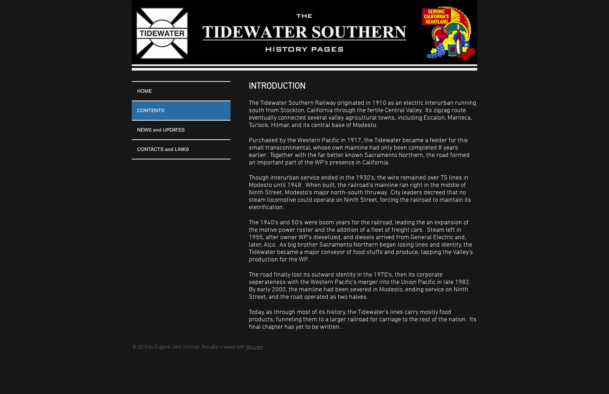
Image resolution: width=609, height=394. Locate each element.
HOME (144, 91)
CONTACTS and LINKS (163, 149)
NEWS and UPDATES (161, 130)
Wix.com (254, 347)
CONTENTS (150, 110)
